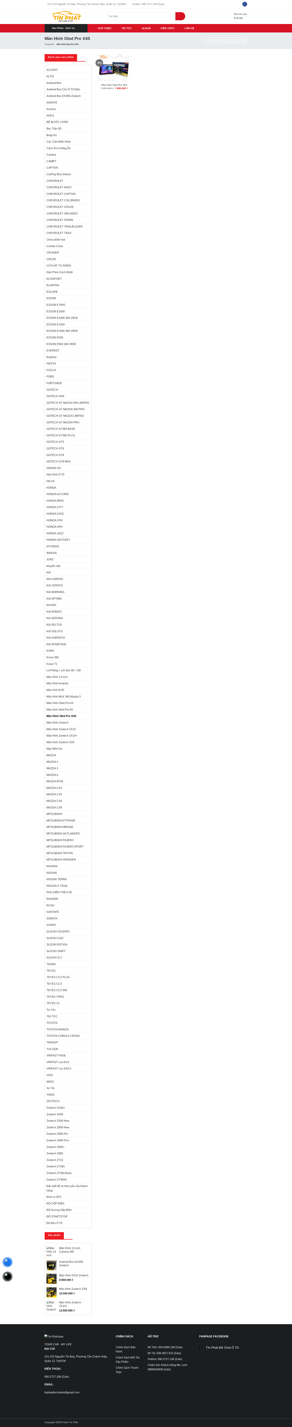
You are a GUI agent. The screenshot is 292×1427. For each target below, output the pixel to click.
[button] (66, 28)
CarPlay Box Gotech (58, 174)
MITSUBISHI (54, 814)
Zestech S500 (54, 1114)
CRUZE (51, 259)
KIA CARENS (54, 579)
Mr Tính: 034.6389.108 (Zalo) (165, 1347)
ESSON (51, 298)
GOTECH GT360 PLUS (60, 435)
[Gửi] (180, 16)
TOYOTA (51, 1022)
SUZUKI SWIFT (56, 951)
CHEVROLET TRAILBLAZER (64, 226)
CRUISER (52, 252)
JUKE (50, 559)
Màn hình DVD (55, 690)
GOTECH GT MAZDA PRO (62, 422)
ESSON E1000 (55, 311)
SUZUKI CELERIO (57, 931)
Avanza (51, 109)
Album (146, 28)
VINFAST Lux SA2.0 (58, 1068)
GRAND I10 (53, 468)
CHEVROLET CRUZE (60, 207)
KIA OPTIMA (54, 598)
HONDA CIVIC (55, 513)
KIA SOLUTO (54, 631)
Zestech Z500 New (57, 1120)
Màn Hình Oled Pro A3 (59, 703)
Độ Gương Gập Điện (59, 1209)
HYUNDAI (52, 546)
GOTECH (52, 389)
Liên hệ (189, 28)
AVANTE (51, 102)
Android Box (53, 83)
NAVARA (52, 866)
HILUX (50, 481)
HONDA (51, 487)
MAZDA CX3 (54, 787)
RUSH (50, 905)
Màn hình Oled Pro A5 (59, 709)
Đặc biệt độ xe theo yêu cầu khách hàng (67, 1188)
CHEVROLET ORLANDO (62, 213)
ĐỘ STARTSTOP (57, 1216)
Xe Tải (50, 1088)
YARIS (50, 1094)
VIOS (49, 1075)
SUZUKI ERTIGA (56, 944)
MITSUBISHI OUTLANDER (63, 833)
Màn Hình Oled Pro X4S (61, 716)
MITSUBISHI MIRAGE (59, 827)
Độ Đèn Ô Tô (54, 1223)
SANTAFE (52, 911)
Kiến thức (167, 28)
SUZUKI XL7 (54, 957)
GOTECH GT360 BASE (60, 428)
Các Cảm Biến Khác (58, 141)
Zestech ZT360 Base (59, 1173)
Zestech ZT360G (56, 1179)
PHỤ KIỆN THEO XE (59, 892)
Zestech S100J (55, 1107)
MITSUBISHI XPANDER (61, 859)
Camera (51, 154)
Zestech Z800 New (57, 1127)
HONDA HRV (54, 526)
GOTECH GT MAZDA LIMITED (65, 415)
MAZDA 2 (52, 761)
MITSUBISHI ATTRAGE (60, 820)
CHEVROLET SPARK (59, 220)
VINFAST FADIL (56, 1055)
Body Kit (51, 135)
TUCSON (52, 1049)
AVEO (50, 115)
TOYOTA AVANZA (57, 1029)
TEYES (51, 970)
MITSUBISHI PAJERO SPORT (65, 846)
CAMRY (51, 161)
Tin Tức (51, 1009)
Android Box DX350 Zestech (63, 96)
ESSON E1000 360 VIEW (62, 317)
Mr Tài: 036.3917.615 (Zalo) (164, 1353)
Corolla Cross (54, 246)
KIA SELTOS (54, 624)
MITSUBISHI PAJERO (60, 840)
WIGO (50, 1081)
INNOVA (51, 553)
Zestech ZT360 (55, 1166)
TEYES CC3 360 (56, 990)
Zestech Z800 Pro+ (57, 1140)
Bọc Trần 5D (54, 128)
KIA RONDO (54, 611)
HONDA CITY (54, 507)
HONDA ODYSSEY (58, 539)
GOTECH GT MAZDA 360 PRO (65, 409)
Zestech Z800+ (55, 1147)
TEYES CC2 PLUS (58, 977)
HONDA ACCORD (57, 494)
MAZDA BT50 (54, 781)
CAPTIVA (52, 167)
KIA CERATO (54, 585)
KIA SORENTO (55, 637)
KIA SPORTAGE (56, 644)
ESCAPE (52, 291)
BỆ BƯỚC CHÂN (57, 122)
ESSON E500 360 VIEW (61, 344)
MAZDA (51, 755)
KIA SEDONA (54, 618)
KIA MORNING (55, 592)
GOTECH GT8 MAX (58, 461)
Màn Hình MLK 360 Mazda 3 (63, 696)
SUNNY (51, 924)
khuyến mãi (53, 566)
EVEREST (52, 350)
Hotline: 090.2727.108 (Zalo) (165, 1359)
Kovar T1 (51, 664)
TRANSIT (52, 1042)
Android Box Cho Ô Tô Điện (63, 89)
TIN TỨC (126, 28)
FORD (50, 376)
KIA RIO (51, 605)
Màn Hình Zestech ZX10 (61, 729)
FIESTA (51, 363)
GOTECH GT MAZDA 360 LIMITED (67, 402)
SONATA (51, 918)
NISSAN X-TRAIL (57, 885)
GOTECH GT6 (55, 448)
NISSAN (51, 872)
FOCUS (51, 370)
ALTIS (50, 76)
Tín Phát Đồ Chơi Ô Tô (222, 1347)
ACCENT (52, 70)
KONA (50, 650)
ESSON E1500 (55, 324)
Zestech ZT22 (54, 1160)
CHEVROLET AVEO (58, 187)
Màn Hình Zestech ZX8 (60, 742)
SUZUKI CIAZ (55, 938)
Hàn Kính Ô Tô (55, 474)
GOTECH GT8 (55, 455)
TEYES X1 (53, 1003)
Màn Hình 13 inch (57, 677)
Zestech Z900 (54, 1153)
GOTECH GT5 (55, 441)
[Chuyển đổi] (88, 142)
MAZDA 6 (52, 774)
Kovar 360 (52, 657)
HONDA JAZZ (55, 533)
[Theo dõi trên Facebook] (244, 4)
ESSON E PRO (55, 304)
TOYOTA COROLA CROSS (63, 1035)
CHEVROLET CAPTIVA (61, 193)
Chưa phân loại (55, 239)
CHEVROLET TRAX (58, 233)
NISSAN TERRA (56, 879)
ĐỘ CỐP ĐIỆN (55, 1203)
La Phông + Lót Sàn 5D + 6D (63, 670)
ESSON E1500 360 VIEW (62, 330)
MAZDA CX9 (54, 807)
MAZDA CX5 (54, 794)
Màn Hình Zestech (57, 722)
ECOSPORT (54, 278)
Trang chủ (49, 44)
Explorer (51, 357)
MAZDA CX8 (54, 801)
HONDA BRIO (55, 500)
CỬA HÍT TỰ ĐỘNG (58, 265)
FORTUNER (54, 383)
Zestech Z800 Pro (57, 1133)
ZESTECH (52, 1101)
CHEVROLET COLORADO (63, 200)
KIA (48, 572)
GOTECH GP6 (55, 396)
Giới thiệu (104, 28)
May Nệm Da (54, 748)
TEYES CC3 (54, 983)
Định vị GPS (53, 1196)
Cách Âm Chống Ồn (58, 148)
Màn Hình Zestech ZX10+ (61, 735)
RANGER (52, 898)
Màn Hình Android (57, 683)
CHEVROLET (54, 180)
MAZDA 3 (52, 768)
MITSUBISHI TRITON (59, 853)
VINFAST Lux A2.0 (57, 1062)
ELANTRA (52, 285)
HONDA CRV (54, 520)
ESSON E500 (54, 337)
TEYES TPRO (55, 996)
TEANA (51, 964)
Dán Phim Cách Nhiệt (59, 272)
